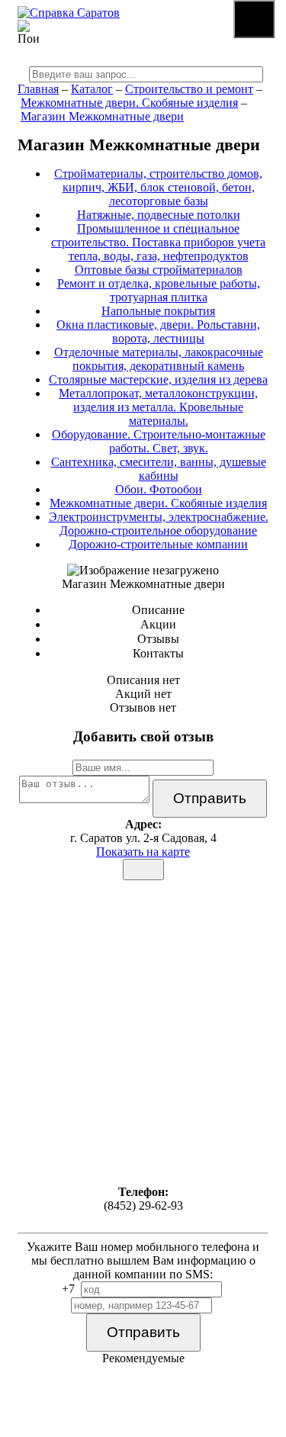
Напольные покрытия (158, 310)
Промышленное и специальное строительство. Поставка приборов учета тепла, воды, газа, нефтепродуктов (158, 242)
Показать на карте (143, 851)
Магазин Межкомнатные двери (102, 116)
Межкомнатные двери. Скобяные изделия (129, 102)
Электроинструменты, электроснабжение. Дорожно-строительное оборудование (158, 523)
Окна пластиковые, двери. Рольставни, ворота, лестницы (158, 331)
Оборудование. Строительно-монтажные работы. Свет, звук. (158, 441)
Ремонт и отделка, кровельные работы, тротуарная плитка (158, 290)
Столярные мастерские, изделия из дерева (158, 379)
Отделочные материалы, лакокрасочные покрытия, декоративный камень (158, 359)
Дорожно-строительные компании (158, 544)
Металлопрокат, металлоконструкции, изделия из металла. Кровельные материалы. (158, 407)
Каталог (92, 88)
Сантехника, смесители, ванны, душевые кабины (158, 468)
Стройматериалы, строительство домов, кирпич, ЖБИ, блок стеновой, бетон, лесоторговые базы (158, 187)
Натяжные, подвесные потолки (158, 214)
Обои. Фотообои (158, 489)
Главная (38, 88)
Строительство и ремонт (189, 88)
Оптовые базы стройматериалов (159, 269)
